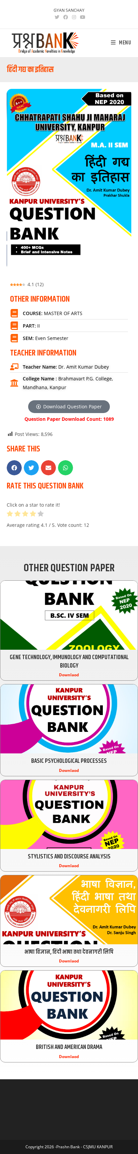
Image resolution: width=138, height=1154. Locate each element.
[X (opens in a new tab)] (57, 17)
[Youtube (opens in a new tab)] (81, 17)
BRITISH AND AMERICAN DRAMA (69, 1047)
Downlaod (69, 675)
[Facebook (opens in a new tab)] (65, 17)
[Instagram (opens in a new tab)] (74, 17)
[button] (14, 467)
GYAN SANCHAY (69, 10)
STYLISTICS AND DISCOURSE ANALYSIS (69, 856)
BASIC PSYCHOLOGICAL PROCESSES (69, 761)
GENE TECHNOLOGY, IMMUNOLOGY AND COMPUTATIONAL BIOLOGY (69, 662)
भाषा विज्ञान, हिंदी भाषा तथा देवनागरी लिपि (69, 952)
